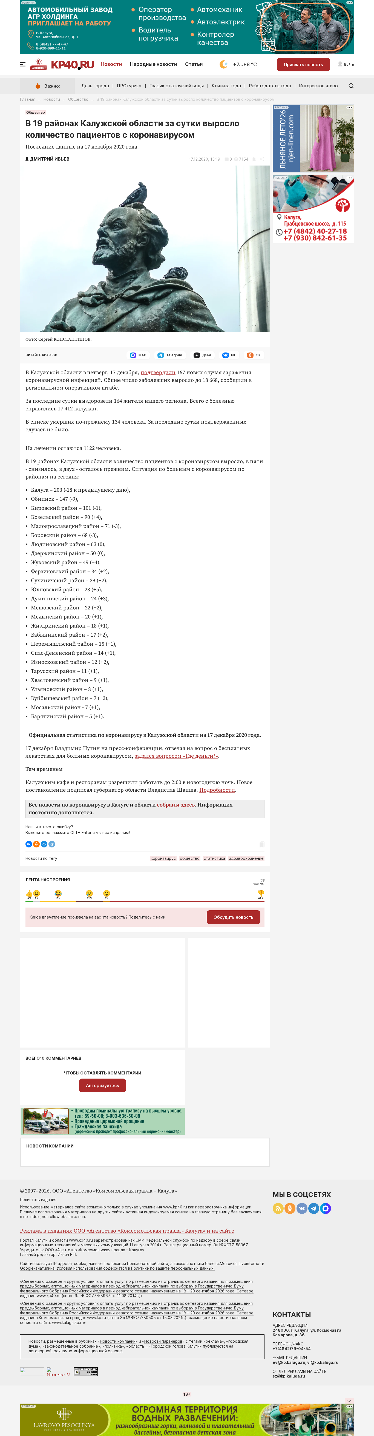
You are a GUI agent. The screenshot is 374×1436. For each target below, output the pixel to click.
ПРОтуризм (129, 85)
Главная (27, 99)
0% (29, 898)
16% (58, 898)
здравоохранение (246, 858)
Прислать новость (303, 64)
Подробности (217, 790)
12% (89, 898)
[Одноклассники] (36, 844)
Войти (349, 64)
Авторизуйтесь (102, 1085)
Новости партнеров (163, 1341)
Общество (78, 99)
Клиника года (226, 85)
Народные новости (153, 64)
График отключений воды (176, 85)
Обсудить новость (234, 917)
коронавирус (163, 858)
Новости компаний (50, 1146)
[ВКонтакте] (28, 844)
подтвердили (158, 372)
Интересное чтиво (318, 85)
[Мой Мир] (44, 844)
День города (95, 85)
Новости (111, 64)
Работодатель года (270, 85)
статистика (214, 858)
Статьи (194, 64)
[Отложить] (254, 159)
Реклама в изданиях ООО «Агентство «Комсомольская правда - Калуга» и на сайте (127, 1231)
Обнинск (38, 68)
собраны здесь (176, 805)
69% (261, 898)
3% (37, 898)
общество (190, 858)
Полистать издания (38, 1199)
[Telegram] (51, 844)
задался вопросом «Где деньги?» (176, 756)
